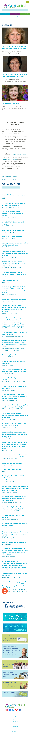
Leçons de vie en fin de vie (10, 280)
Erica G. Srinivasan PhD (8, 226)
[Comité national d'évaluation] (15, 101)
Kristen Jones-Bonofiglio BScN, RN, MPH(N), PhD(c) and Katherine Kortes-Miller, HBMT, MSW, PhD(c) (14, 591)
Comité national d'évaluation (10, 103)
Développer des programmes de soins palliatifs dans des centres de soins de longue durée (13, 264)
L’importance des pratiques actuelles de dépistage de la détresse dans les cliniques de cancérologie (15, 434)
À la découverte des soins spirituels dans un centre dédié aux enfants (14, 425)
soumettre (16, 153)
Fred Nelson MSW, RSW (8, 232)
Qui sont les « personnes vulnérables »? (14, 299)
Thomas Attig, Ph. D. (7, 527)
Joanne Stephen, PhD (7, 373)
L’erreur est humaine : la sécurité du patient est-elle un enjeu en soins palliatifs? (15, 406)
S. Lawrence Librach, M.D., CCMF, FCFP (12, 409)
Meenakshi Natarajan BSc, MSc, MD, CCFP (13, 336)
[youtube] (16, 710)
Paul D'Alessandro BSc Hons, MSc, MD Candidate (15, 328)
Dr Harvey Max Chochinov (8, 556)
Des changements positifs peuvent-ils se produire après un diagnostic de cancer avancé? (14, 478)
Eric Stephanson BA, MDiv (9, 427)
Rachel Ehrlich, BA (7, 438)
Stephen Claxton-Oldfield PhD (10, 459)
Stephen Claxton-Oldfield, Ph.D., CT (11, 577)
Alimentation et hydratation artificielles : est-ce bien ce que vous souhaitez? (14, 508)
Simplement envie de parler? (10, 662)
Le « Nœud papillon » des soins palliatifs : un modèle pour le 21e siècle (14, 204)
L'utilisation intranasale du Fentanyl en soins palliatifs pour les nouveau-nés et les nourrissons (15, 253)
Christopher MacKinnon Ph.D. (10, 569)
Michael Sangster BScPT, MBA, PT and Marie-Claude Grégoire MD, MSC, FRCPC (14, 349)
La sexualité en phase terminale (11, 469)
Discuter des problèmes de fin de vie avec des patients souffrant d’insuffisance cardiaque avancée (14, 498)
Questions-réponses (8, 636)
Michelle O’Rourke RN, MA (9, 419)
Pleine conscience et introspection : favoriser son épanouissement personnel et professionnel (15, 415)
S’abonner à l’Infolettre (9, 693)
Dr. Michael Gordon (7, 544)
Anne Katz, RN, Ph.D (7, 471)
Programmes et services (9, 682)
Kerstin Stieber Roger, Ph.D (9, 465)
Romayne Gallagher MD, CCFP (9, 400)
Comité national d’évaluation (9, 159)
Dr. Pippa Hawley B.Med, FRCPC (10, 207)
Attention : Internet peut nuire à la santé (14, 542)
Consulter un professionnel (10, 646)
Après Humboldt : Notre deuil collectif (13, 230)
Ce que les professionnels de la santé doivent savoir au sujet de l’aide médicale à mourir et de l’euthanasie (15, 396)
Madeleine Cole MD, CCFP (8, 276)
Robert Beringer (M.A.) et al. (9, 295)
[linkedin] (20, 710)
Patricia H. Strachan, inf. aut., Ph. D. (11, 502)
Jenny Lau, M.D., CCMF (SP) (9, 217)
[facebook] (10, 710)
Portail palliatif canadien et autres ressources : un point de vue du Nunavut (14, 273)
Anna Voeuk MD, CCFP (8, 365)
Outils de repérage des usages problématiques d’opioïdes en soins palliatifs (12, 214)
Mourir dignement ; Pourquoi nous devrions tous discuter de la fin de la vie (15, 244)
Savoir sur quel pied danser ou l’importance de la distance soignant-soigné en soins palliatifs (15, 534)
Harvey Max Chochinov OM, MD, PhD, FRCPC (13, 382)
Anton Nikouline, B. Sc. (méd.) (10, 313)
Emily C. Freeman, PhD (8, 482)
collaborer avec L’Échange (19, 155)
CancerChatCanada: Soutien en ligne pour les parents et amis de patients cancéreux (14, 47)
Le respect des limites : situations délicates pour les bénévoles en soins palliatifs (15, 456)
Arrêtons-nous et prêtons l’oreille (12, 237)
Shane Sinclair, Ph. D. (7, 282)
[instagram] (6, 710)
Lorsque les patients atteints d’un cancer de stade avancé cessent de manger (15, 75)
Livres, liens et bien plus (9, 672)
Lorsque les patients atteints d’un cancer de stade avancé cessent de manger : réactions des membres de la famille (15, 488)
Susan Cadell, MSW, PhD (8, 450)
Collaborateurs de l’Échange (9, 176)
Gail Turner (4, 199)
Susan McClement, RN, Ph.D (9, 492)
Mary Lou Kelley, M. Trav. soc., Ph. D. (11, 268)
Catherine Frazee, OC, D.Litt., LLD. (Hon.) (12, 301)
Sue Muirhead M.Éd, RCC (8, 390)
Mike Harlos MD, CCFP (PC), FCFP (10, 238)
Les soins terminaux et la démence (12, 463)
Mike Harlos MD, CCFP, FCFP (9, 257)
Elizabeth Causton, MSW (8, 538)
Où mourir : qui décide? (9, 355)
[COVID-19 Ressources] (15, 617)
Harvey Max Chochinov (8, 247)
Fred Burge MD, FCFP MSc (8, 357)
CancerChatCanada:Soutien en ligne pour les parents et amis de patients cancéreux (14, 370)
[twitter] (13, 710)
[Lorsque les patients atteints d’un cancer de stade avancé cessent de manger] (15, 72)
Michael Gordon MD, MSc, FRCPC (10, 511)
